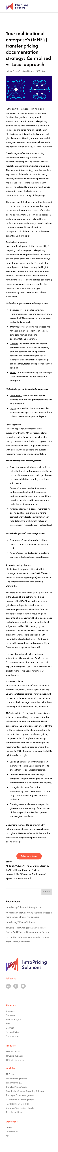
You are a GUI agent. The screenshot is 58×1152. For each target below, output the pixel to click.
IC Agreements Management (20, 1099)
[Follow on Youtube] (23, 986)
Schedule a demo (29, 856)
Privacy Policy (12, 1032)
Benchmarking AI (14, 1082)
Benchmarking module (17, 1078)
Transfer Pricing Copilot (17, 1086)
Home (9, 1127)
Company (10, 1010)
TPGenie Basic (12, 1051)
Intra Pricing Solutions (17, 71)
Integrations (12, 1131)
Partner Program (14, 1019)
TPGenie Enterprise (15, 1060)
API (7, 1135)
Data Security (12, 1036)
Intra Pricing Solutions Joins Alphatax (23, 907)
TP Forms (10, 1074)
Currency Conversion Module (20, 1107)
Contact (10, 1027)
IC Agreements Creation (17, 1103)
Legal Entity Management (22, 1095)
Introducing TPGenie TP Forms (20, 922)
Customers (11, 1015)
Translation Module (15, 1112)
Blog (43, 71)
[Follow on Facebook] (15, 986)
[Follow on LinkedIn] (8, 986)
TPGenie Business (14, 1055)
